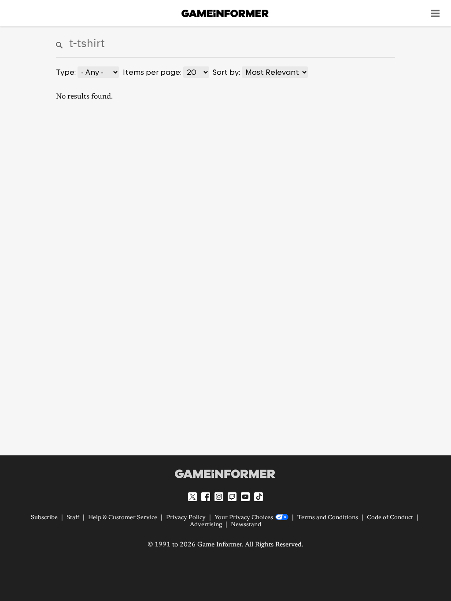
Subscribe (44, 518)
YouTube (245, 496)
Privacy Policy (186, 518)
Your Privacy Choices (243, 518)
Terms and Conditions (327, 518)
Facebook (205, 496)
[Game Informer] (225, 473)
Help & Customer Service (122, 518)
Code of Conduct (390, 518)
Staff (73, 518)
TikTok (258, 496)
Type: (66, 72)
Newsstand (246, 525)
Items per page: (152, 72)
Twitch (232, 496)
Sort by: (226, 72)
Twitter (192, 496)
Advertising (206, 525)
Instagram (218, 496)
